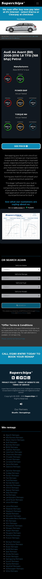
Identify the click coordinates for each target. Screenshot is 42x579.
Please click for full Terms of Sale (13, 339)
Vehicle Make (21, 266)
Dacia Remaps (12, 464)
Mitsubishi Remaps (14, 526)
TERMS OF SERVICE (21, 385)
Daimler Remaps (13, 471)
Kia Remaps (11, 495)
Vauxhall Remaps (13, 566)
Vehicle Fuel (21, 283)
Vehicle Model (21, 292)
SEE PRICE (20, 146)
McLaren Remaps (13, 516)
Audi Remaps (11, 442)
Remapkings (24, 413)
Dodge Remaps (12, 473)
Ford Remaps (11, 480)
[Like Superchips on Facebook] (17, 378)
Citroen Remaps (13, 459)
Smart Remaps (12, 556)
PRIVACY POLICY (9, 382)
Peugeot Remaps (13, 533)
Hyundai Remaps (13, 485)
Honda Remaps (12, 483)
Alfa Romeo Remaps (14, 437)
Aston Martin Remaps (15, 440)
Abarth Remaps (12, 435)
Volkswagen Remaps (14, 569)
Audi (24, 36)
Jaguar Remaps (12, 490)
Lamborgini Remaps (14, 497)
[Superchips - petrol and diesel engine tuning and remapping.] (21, 373)
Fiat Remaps (11, 478)
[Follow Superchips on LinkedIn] (28, 378)
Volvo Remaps (12, 571)
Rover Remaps (12, 547)
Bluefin (15, 413)
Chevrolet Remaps (13, 454)
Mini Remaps (11, 523)
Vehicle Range (21, 274)
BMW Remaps (12, 447)
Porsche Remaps (13, 535)
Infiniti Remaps (12, 488)
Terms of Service (22, 313)
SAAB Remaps (12, 549)
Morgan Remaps (13, 528)
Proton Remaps (12, 538)
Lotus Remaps (12, 506)
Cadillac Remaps (13, 450)
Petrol (7, 38)
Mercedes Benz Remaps (16, 518)
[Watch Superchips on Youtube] (25, 378)
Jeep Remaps (11, 493)
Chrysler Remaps (13, 457)
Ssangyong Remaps (14, 559)
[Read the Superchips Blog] (13, 378)
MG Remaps (11, 521)
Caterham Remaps (14, 452)
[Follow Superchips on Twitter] (21, 378)
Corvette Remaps (13, 462)
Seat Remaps (11, 552)
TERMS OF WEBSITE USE (28, 382)
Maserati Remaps (13, 509)
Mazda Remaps (12, 514)
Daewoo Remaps (13, 467)
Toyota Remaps (12, 564)
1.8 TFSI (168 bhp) (14, 38)
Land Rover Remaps (14, 500)
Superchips (30, 396)
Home (11, 36)
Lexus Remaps (12, 502)
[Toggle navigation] (37, 3)
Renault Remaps (13, 542)
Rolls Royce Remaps (14, 544)
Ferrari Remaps (12, 476)
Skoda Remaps (12, 554)
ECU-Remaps (18, 36)
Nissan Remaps (12, 531)
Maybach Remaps (13, 511)
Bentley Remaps (13, 445)
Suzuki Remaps (12, 561)
